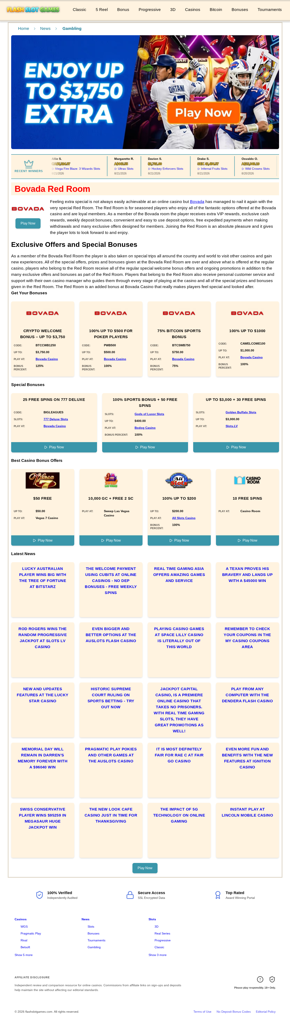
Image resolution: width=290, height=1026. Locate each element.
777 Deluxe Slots (56, 419)
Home (23, 28)
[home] (35, 17)
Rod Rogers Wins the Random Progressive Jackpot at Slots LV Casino (42, 638)
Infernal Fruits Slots (208, 168)
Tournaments (270, 9)
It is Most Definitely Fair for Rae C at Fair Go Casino (179, 755)
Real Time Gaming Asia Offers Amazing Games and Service (179, 574)
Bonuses (240, 9)
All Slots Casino (184, 518)
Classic (79, 9)
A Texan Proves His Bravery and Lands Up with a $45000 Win (247, 574)
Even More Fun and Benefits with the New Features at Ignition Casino (247, 758)
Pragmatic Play (31, 933)
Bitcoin (216, 9)
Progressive (150, 9)
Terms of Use (202, 1011)
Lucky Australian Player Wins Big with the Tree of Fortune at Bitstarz (42, 577)
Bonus (123, 9)
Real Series (162, 933)
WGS (24, 926)
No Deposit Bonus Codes (234, 1011)
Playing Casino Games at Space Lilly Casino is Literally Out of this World (179, 638)
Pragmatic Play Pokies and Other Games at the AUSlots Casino (111, 755)
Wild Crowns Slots (252, 168)
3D (173, 9)
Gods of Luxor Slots (149, 414)
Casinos (192, 9)
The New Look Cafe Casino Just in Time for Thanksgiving (111, 815)
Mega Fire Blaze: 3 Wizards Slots (71, 168)
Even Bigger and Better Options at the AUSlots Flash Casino (111, 635)
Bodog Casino (145, 427)
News (45, 28)
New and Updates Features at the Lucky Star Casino (42, 695)
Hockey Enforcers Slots (162, 168)
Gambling (94, 947)
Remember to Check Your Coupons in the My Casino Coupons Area (247, 638)
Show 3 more (158, 955)
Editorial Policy (266, 1011)
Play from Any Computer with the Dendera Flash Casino (247, 695)
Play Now (28, 223)
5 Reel (102, 9)
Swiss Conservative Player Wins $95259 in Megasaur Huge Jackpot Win (42, 818)
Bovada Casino (47, 359)
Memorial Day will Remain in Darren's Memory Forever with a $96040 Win (43, 758)
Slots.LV (232, 426)
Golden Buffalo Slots (241, 412)
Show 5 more (24, 955)
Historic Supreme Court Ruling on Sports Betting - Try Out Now (111, 698)
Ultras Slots (120, 168)
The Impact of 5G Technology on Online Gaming (179, 815)
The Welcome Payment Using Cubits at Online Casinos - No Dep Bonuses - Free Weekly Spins (111, 580)
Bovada (197, 201)
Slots (91, 926)
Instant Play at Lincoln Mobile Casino (247, 812)
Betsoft (25, 947)
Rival (24, 940)
